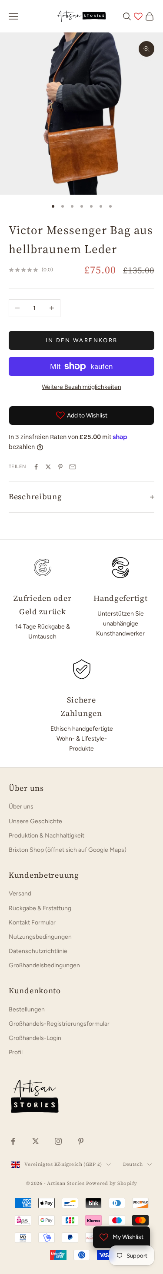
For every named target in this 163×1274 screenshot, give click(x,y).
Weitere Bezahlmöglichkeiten (81, 387)
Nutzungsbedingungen (40, 936)
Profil (16, 1052)
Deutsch (133, 1164)
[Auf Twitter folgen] (35, 1141)
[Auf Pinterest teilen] (60, 466)
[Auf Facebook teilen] (36, 466)
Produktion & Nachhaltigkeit (46, 835)
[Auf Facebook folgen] (13, 1141)
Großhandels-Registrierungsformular (59, 1023)
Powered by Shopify (111, 1183)
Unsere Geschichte (35, 821)
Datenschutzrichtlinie (38, 951)
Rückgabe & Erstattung (40, 908)
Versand (20, 893)
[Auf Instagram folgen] (58, 1141)
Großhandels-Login (35, 1038)
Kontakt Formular (32, 922)
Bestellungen (27, 1009)
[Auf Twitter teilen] (48, 466)
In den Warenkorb (81, 340)
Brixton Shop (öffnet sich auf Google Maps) (67, 850)
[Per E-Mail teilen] (72, 466)
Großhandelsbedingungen (44, 965)
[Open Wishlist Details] (138, 16)
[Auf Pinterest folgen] (81, 1141)
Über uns (21, 806)
